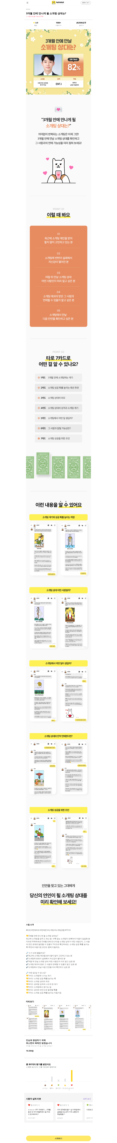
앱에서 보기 (85, 3)
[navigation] (30, 2)
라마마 (28, 9)
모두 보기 (87, 1099)
